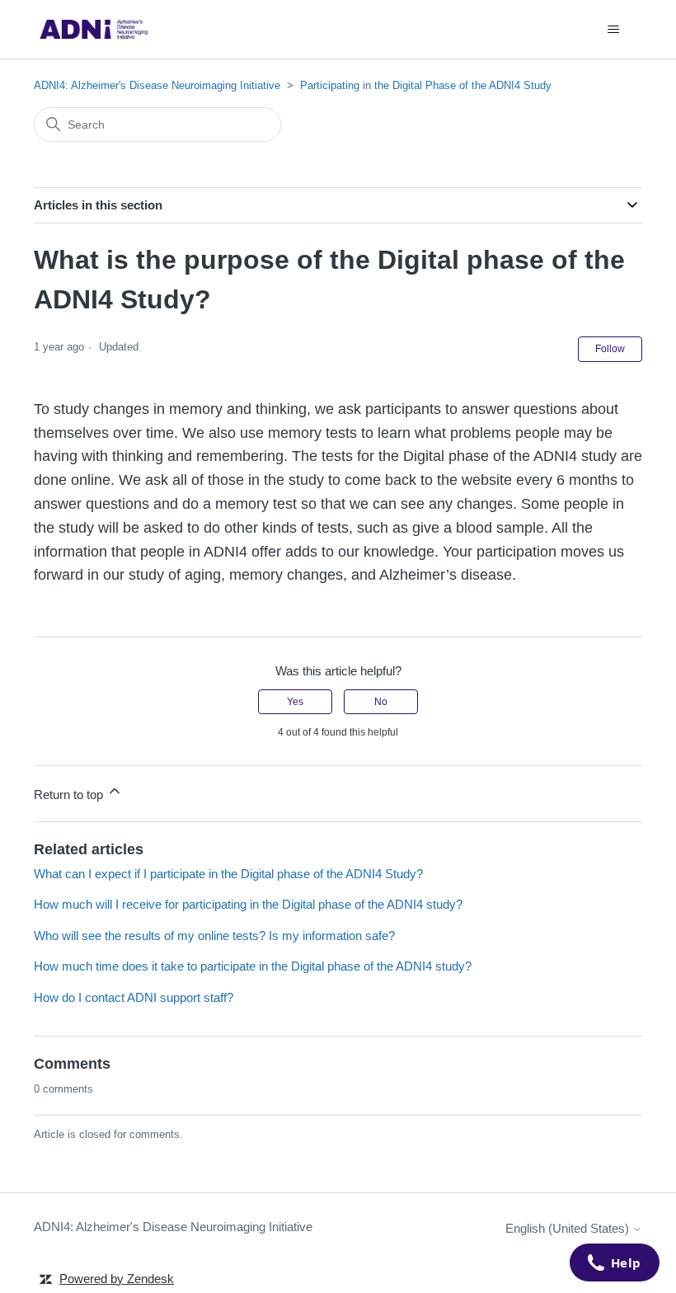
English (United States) (568, 1228)
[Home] (94, 29)
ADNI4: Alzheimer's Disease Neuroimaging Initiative (157, 85)
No (380, 702)
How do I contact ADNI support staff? (133, 997)
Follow (610, 349)
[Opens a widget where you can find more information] (614, 1264)
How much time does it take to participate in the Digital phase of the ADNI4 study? (253, 966)
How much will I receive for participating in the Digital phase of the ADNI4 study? (248, 904)
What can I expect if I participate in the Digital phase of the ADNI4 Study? (228, 874)
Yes (295, 702)
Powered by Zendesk (116, 1279)
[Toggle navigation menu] (613, 29)
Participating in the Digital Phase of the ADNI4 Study (426, 85)
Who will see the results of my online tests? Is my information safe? (214, 936)
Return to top (70, 795)
